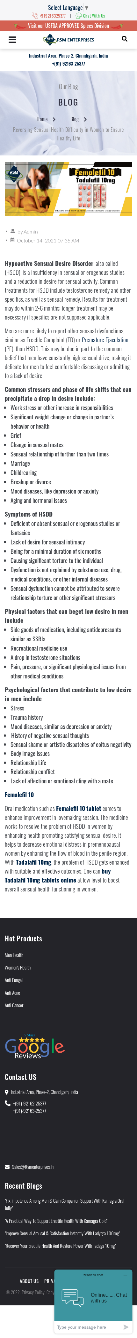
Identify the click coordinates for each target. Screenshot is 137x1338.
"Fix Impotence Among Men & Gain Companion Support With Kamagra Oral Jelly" (64, 1204)
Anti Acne (12, 992)
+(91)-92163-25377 (68, 63)
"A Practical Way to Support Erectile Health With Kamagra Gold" (56, 1220)
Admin (31, 231)
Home (42, 119)
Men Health (14, 954)
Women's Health (18, 967)
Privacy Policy (33, 1291)
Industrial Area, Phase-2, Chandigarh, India (68, 55)
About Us (29, 1280)
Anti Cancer (14, 1005)
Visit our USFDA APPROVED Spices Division (68, 25)
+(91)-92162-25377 (29, 1103)
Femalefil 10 (19, 794)
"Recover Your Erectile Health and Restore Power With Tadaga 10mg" (60, 1245)
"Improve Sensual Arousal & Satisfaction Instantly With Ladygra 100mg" (62, 1233)
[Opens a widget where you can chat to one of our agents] (93, 1301)
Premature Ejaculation (105, 339)
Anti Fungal (14, 979)
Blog (74, 119)
